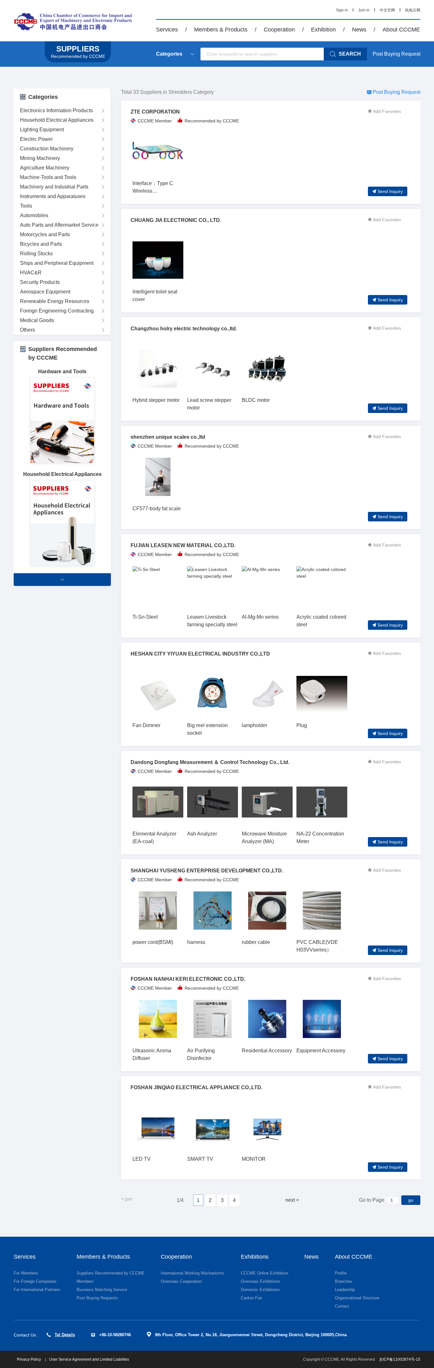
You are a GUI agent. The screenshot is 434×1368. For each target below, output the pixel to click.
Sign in (342, 10)
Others (27, 330)
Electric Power (36, 139)
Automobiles (34, 215)
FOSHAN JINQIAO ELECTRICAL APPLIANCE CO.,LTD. (196, 1087)
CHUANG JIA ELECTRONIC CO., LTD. (176, 220)
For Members (26, 1273)
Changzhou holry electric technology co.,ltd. (184, 328)
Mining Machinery (40, 158)
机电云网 (412, 10)
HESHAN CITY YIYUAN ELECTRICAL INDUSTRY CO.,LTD (200, 654)
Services (167, 29)
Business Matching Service (102, 1289)
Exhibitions (254, 1257)
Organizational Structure (357, 1298)
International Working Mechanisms (192, 1273)
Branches (343, 1281)
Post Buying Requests (97, 1298)
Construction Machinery (46, 148)
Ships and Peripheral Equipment (56, 263)
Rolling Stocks (36, 253)
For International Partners (37, 1289)
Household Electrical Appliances (56, 120)
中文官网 (387, 10)
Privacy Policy (29, 1359)
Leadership (345, 1289)
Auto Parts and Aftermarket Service (59, 225)
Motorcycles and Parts (45, 234)
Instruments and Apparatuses (52, 196)
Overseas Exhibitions (260, 1281)
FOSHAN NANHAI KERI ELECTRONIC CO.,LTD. (188, 979)
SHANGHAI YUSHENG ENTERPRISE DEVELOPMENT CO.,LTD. (207, 870)
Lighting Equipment (42, 129)
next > (292, 1200)
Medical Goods (37, 320)
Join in (364, 10)
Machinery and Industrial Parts (54, 186)
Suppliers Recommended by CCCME (111, 1273)
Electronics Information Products (56, 110)
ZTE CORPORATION (155, 111)
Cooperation (279, 29)
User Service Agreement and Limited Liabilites (89, 1359)
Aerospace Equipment (45, 291)
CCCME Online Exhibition (264, 1273)
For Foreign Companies (35, 1281)
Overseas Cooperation (181, 1281)
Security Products (40, 282)
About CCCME (401, 29)
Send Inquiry (390, 191)
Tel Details (65, 1334)
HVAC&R (31, 272)
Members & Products (221, 29)
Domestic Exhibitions (260, 1289)
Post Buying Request (396, 54)
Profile (341, 1273)
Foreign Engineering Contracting (57, 310)
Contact (342, 1306)
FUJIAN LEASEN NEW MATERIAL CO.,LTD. (183, 545)
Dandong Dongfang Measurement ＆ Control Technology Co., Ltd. (210, 762)
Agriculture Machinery (44, 167)
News (359, 29)
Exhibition (323, 29)
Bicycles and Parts (41, 244)
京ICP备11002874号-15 (399, 1359)
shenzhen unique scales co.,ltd (168, 437)
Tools (26, 206)
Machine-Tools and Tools (48, 177)
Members (85, 1281)
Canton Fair (251, 1298)
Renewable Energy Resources (54, 301)
